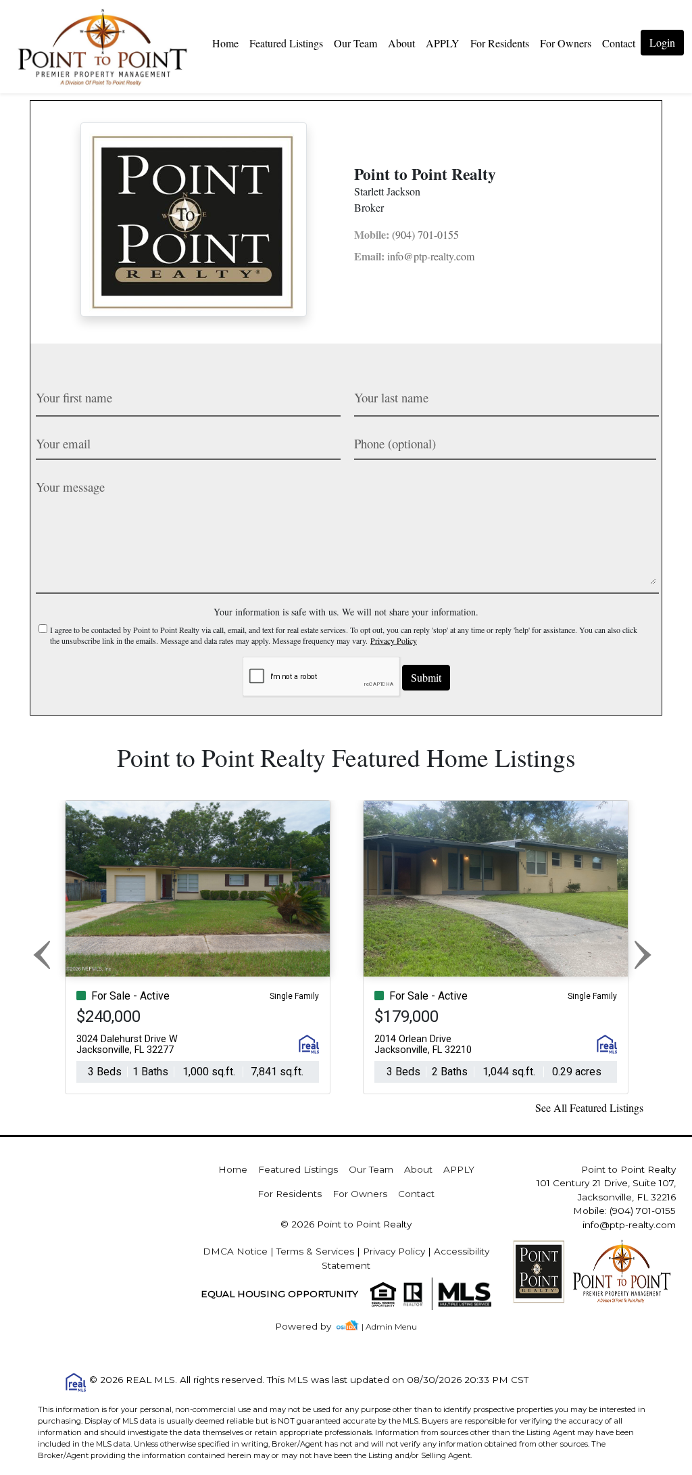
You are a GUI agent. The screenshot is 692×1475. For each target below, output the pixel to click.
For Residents (499, 43)
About (401, 43)
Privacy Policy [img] (393, 640)
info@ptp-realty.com (414, 256)
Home (225, 43)
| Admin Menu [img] (389, 1326)
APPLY (443, 43)
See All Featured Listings (589, 1107)
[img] (311, 1326)
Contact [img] (618, 43)
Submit (426, 677)
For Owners (565, 43)
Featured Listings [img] (286, 43)
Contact (416, 1193)
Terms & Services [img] (315, 1251)
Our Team (355, 43)
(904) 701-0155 (406, 234)
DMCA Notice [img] (235, 1251)
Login (662, 42)
